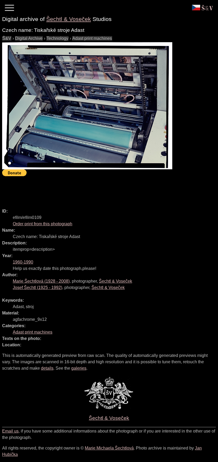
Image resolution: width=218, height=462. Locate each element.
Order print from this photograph (42, 224)
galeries (78, 368)
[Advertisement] (99, 190)
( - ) (41, 281)
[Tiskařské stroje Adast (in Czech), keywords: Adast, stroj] (87, 105)
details (47, 368)
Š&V (6, 38)
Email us (10, 431)
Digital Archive (29, 38)
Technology (57, 38)
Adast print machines (92, 38)
